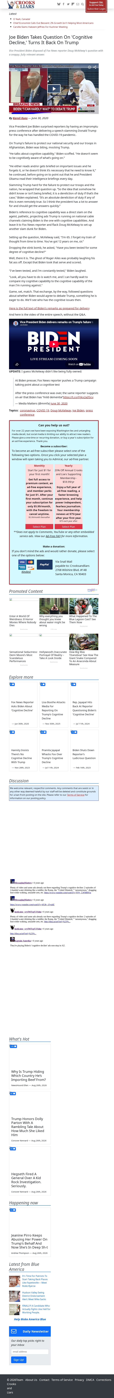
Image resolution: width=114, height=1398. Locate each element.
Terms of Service (75, 794)
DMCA (90, 1380)
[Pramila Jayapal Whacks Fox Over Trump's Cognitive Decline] (54, 738)
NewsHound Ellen (19, 1085)
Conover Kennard (19, 1140)
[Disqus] (54, 913)
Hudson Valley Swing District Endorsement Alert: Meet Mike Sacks (34, 1296)
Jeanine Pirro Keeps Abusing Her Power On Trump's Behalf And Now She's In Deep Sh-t (29, 1241)
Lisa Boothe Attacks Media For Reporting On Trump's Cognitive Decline (53, 710)
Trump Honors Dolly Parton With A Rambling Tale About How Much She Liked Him (27, 1126)
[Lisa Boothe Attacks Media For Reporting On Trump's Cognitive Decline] (54, 690)
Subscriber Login (96, 9)
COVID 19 (43, 410)
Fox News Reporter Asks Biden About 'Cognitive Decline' (22, 706)
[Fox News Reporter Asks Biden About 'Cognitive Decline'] (23, 690)
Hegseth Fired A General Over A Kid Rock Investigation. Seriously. (26, 1180)
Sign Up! (18, 1359)
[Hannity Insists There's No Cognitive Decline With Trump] (23, 738)
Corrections (103, 1380)
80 (11, 1093)
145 (12, 1046)
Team (19, 1380)
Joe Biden (78, 410)
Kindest (26, 572)
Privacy (79, 1380)
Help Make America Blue (30, 1319)
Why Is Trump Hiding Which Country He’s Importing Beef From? (28, 1075)
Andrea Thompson (20, 1253)
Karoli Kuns (20, 118)
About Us (31, 1380)
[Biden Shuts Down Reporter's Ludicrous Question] (84, 738)
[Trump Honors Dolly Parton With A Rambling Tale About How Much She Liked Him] (30, 1103)
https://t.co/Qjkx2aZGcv (78, 397)
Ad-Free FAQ (53, 536)
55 (11, 1210)
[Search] (82, 4)
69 (11, 1148)
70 (73, 732)
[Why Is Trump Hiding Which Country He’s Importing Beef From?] (30, 1056)
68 (42, 732)
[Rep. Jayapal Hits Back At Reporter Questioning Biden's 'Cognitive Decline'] (84, 690)
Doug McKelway (60, 410)
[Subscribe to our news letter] (77, 4)
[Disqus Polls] (54, 839)
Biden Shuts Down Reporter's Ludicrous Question (84, 754)
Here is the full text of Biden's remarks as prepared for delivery (49, 308)
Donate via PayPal (45, 565)
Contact (44, 1380)
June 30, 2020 (59, 403)
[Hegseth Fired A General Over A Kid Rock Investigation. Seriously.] (30, 1158)
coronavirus (27, 410)
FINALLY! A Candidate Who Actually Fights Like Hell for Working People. (36, 1309)
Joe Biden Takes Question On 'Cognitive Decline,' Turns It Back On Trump (50, 40)
